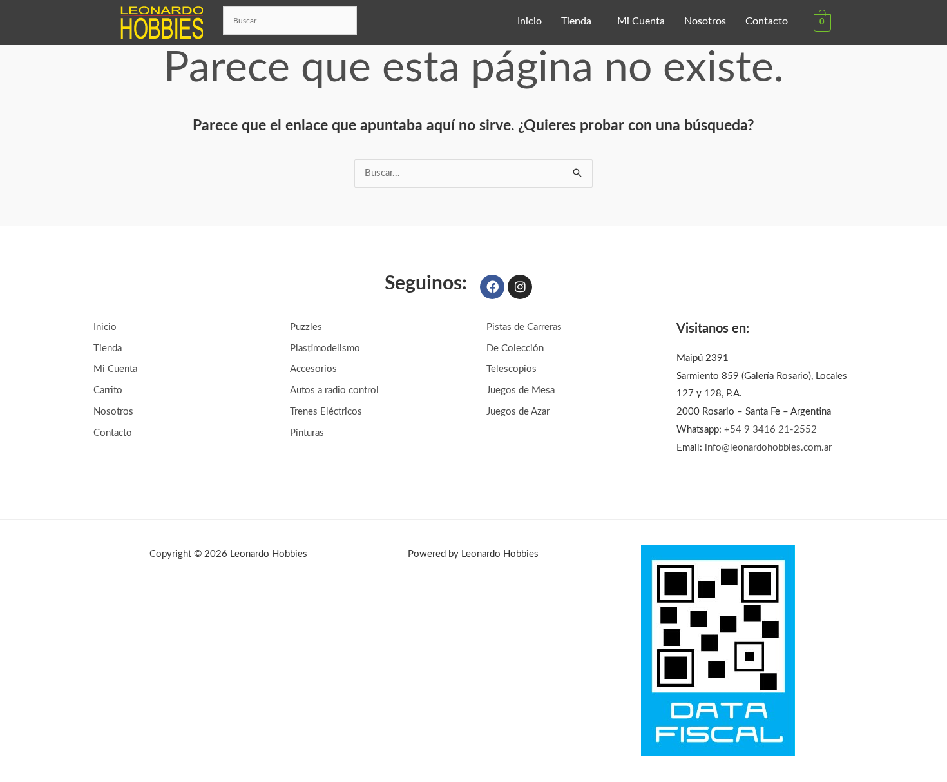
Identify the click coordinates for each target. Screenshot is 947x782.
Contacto (766, 21)
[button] (579, 21)
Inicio (529, 21)
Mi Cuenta (641, 21)
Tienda (576, 21)
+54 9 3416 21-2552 (770, 430)
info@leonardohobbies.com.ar (768, 448)
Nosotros (705, 21)
